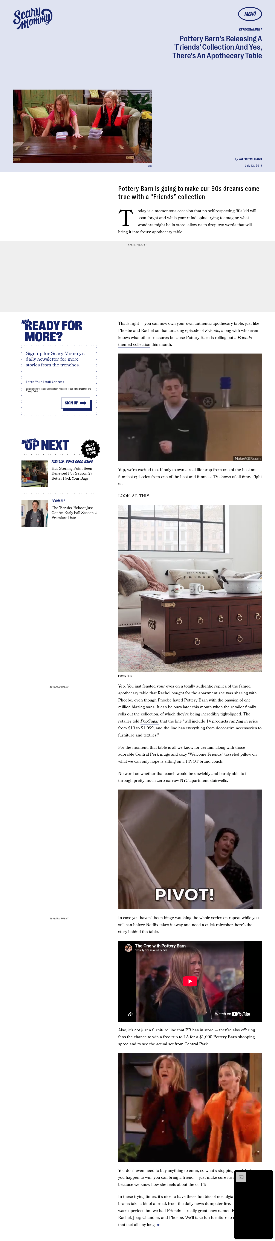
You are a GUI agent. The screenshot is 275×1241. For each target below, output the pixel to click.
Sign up (71, 403)
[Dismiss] (268, 1174)
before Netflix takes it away (158, 925)
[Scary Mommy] (32, 18)
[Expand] (238, 1174)
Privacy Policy (32, 391)
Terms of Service (80, 389)
